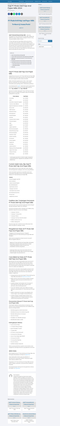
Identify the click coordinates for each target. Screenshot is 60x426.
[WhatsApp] (14, 14)
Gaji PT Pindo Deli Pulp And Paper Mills (18, 55)
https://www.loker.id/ (26, 276)
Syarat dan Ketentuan (29, 1)
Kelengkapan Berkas (16, 65)
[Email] (22, 14)
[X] (11, 14)
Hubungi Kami (44, 1)
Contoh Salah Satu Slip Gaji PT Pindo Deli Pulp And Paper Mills (22, 56)
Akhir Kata (13, 66)
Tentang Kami (21, 1)
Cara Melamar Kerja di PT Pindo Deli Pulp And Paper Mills (21, 62)
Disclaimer (50, 1)
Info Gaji (10, 1)
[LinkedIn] (17, 14)
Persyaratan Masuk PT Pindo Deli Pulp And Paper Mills (21, 63)
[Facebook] (9, 14)
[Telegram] (19, 14)
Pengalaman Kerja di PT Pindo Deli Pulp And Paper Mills (21, 60)
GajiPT (19, 86)
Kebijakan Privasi (38, 1)
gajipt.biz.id (27, 354)
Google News (17, 368)
